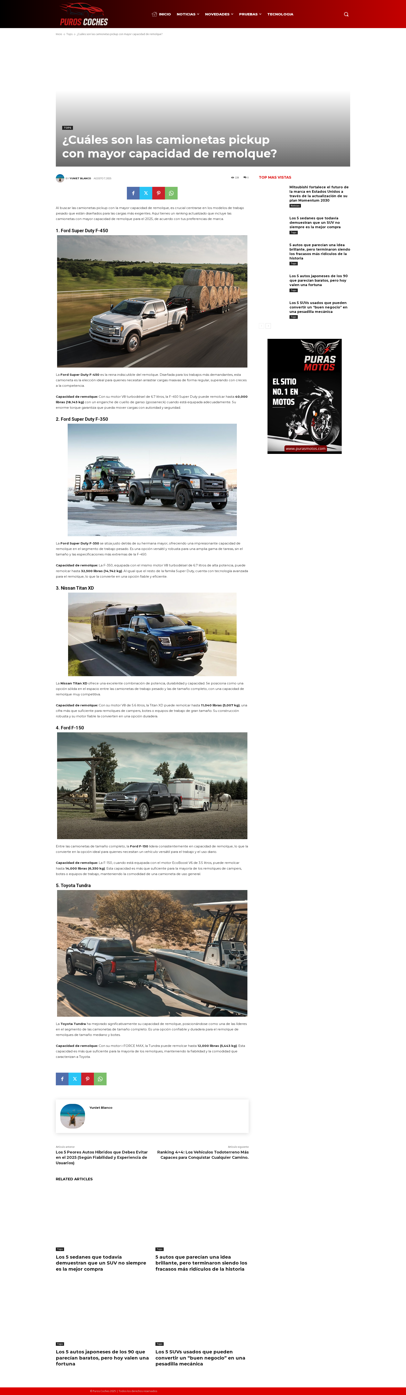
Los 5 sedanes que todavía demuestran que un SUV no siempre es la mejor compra (101, 1263)
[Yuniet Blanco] (61, 178)
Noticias (295, 205)
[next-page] (268, 326)
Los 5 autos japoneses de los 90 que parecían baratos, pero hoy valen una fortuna (102, 1358)
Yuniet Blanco (80, 178)
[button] (346, 14)
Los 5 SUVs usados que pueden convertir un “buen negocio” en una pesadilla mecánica (200, 1358)
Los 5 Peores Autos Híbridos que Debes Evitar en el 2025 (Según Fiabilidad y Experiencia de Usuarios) (102, 1157)
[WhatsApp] (171, 193)
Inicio (59, 34)
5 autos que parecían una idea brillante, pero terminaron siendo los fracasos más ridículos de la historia (201, 1263)
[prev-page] (261, 326)
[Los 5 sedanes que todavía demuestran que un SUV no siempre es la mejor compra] (102, 1218)
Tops (69, 34)
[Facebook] (133, 193)
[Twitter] (146, 193)
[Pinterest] (158, 193)
